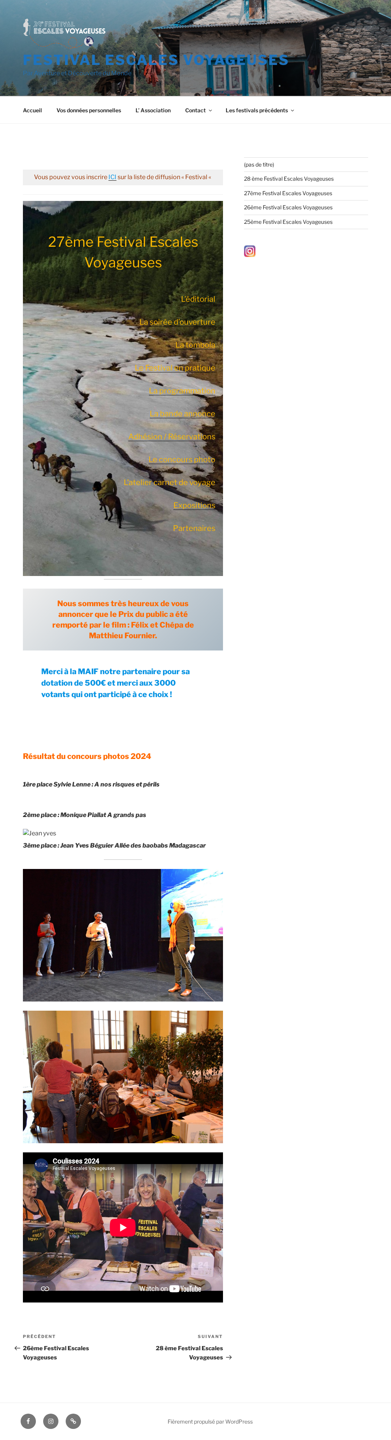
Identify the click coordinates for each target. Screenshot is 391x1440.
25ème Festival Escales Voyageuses (288, 221)
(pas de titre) (259, 164)
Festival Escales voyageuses (156, 60)
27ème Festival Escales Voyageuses (288, 193)
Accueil (32, 110)
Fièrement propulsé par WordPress (210, 1421)
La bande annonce (182, 413)
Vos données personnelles (89, 110)
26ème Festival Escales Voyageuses (288, 207)
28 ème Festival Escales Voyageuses (289, 178)
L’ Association (153, 110)
